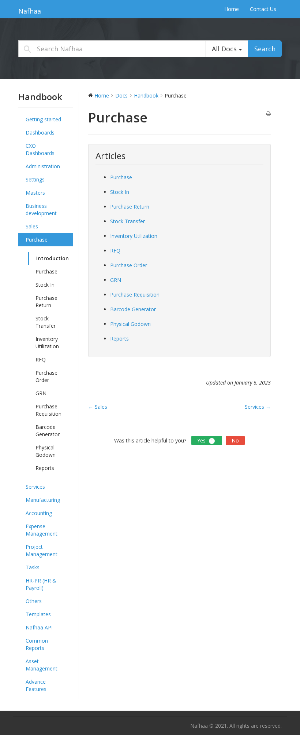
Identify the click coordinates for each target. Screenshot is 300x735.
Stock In (45, 284)
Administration (43, 166)
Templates (38, 614)
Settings (35, 179)
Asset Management (41, 665)
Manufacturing (43, 499)
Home (231, 8)
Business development (41, 209)
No (235, 440)
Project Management (41, 550)
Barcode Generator (47, 430)
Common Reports (37, 644)
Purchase (37, 239)
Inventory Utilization (47, 342)
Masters (35, 192)
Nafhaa (29, 11)
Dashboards (40, 132)
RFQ (40, 359)
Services (35, 486)
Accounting (39, 513)
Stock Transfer (45, 322)
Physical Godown (45, 451)
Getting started (43, 119)
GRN (40, 393)
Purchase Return (46, 301)
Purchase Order (46, 376)
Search (264, 48)
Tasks (33, 567)
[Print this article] (268, 114)
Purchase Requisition (48, 410)
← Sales (97, 406)
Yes (205, 440)
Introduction (52, 258)
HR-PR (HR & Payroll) (41, 584)
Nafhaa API (39, 627)
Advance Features (36, 685)
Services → (258, 406)
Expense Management (41, 530)
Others (34, 601)
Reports (44, 467)
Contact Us (263, 8)
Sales (32, 226)
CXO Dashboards (40, 149)
